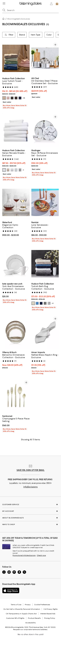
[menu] (4, 3)
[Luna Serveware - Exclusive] (45, 202)
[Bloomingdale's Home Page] (31, 3)
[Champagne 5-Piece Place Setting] (16, 396)
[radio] (4, 98)
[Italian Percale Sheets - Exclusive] (16, 130)
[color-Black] (16, 98)
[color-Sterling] (45, 303)
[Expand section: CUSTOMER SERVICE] (30, 504)
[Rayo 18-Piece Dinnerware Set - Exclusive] (45, 130)
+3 (52, 303)
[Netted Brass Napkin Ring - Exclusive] (45, 332)
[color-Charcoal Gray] (12, 98)
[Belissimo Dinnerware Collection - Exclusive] (16, 332)
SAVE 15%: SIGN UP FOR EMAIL (31, 470)
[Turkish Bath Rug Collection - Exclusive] (45, 264)
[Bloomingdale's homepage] (4, 19)
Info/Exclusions (30, 487)
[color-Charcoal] (20, 170)
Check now (41, 555)
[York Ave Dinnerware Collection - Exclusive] (16, 264)
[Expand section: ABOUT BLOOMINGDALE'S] (30, 518)
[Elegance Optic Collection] (16, 202)
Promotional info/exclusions (24, 555)
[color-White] (4, 170)
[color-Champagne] (8, 170)
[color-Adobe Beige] (4, 98)
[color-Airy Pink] (8, 98)
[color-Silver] (12, 170)
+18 (24, 98)
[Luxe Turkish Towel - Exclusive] (16, 58)
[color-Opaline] (16, 170)
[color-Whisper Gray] (49, 303)
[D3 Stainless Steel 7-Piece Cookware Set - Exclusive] (45, 58)
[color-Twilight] (37, 303)
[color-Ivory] (33, 303)
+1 (23, 170)
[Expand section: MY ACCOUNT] (30, 511)
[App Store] (10, 590)
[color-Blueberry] (20, 98)
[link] (16, 93)
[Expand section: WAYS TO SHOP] (30, 524)
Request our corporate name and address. (30, 629)
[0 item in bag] (57, 3)
